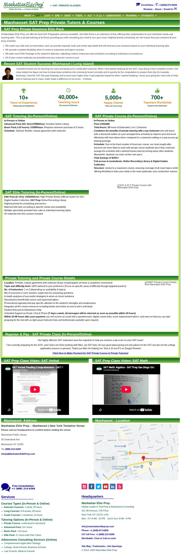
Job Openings (114, 546)
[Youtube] (105, 486)
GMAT (67, 15)
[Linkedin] (113, 486)
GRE (57, 15)
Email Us (170, 9)
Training (131, 15)
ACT (89, 15)
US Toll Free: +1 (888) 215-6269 (98, 534)
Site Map (86, 546)
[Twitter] (98, 486)
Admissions (113, 15)
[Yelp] (120, 486)
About (158, 9)
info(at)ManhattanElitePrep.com (18, 454)
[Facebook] (91, 486)
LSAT (47, 15)
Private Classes (70, 5)
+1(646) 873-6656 (166, 5)
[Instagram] (84, 486)
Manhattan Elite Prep (23, 6)
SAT (55, 5)
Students (147, 15)
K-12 (99, 15)
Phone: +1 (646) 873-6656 (95, 530)
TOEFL (79, 15)
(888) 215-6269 (13, 449)
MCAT (27, 15)
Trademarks (98, 546)
